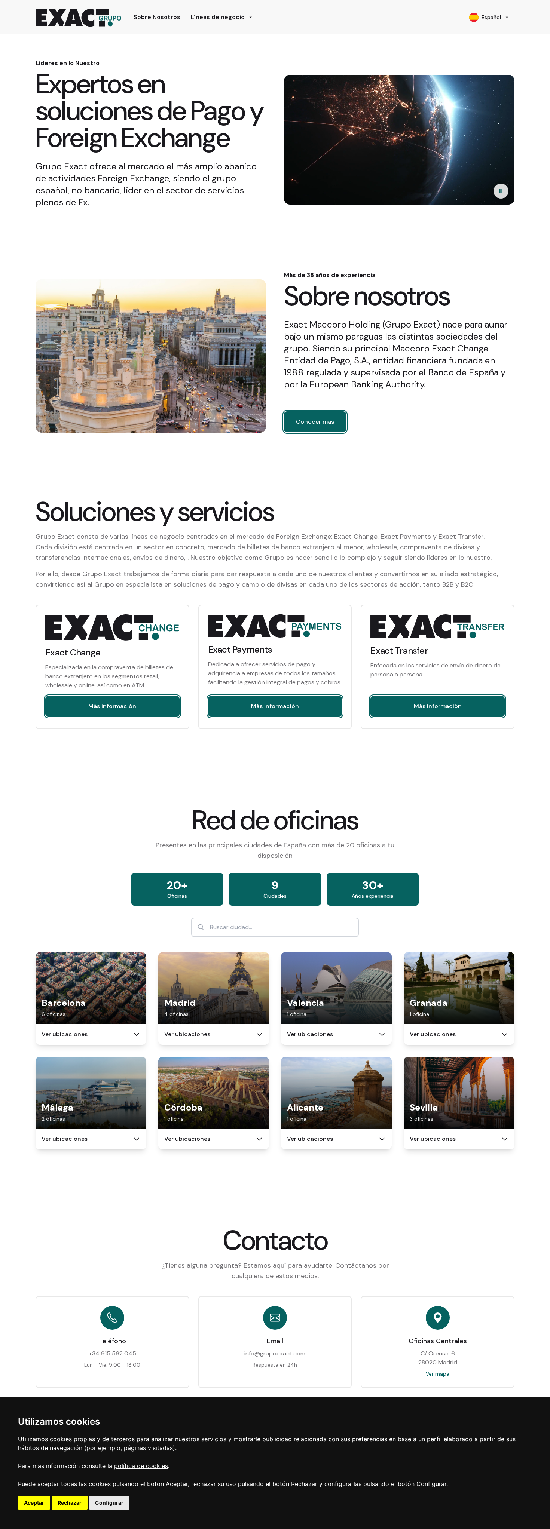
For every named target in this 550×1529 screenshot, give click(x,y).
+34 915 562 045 (112, 1353)
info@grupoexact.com (274, 1353)
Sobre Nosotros (157, 17)
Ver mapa (437, 1373)
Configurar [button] (109, 1502)
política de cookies (141, 1466)
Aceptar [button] (34, 1502)
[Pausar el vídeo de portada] (501, 191)
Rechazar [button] (70, 1502)
